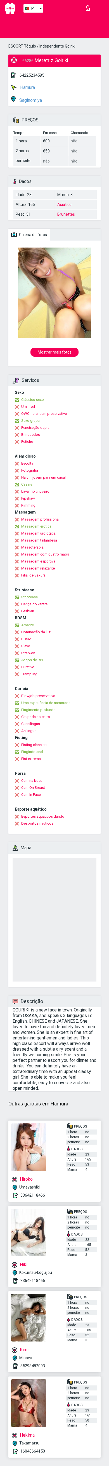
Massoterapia (32, 547)
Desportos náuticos (37, 823)
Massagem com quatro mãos (45, 554)
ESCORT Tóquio (22, 46)
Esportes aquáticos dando (42, 816)
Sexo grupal (31, 420)
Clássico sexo (32, 399)
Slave (25, 646)
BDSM (26, 639)
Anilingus (28, 731)
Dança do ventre (34, 604)
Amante (27, 625)
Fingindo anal (32, 752)
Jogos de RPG (32, 660)
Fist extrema (31, 759)
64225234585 (32, 75)
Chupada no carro (35, 717)
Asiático (64, 204)
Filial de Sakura (33, 575)
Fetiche (27, 441)
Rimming (28, 505)
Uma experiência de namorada (45, 703)
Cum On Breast (33, 787)
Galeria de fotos (32, 234)
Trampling (29, 674)
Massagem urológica (38, 533)
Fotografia (29, 470)
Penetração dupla (35, 427)
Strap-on (28, 653)
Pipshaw (28, 498)
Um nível (28, 406)
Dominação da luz (36, 632)
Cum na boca (31, 780)
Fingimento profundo (38, 710)
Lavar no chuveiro (35, 491)
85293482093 (32, 1365)
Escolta (27, 463)
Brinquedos (30, 434)
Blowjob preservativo (38, 696)
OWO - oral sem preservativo (44, 413)
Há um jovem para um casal (43, 477)
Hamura (27, 87)
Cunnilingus (30, 724)
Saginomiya (30, 100)
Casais (26, 484)
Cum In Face (31, 794)
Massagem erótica (36, 526)
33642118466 (32, 1195)
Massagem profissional (40, 519)
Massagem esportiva (38, 561)
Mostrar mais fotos (55, 352)
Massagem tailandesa (39, 540)
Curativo (27, 667)
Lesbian (27, 611)
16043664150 (32, 1451)
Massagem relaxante (38, 568)
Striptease (29, 597)
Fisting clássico (34, 745)
